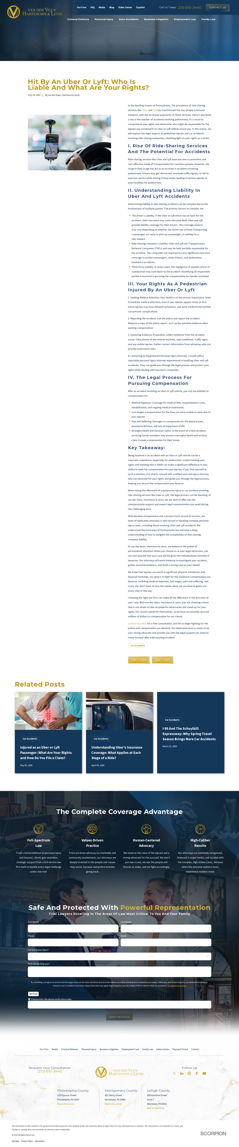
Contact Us (217, 7)
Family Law (147, 1049)
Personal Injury (88, 1049)
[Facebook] (196, 1073)
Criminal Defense (69, 1049)
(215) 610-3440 (49, 1071)
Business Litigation (109, 1049)
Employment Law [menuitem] (185, 19)
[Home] (35, 12)
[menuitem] (15, 1141)
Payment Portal (180, 1049)
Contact (195, 1049)
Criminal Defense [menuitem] (78, 19)
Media (102, 7)
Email (123, 936)
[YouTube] (204, 1073)
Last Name (126, 922)
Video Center (125, 7)
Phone (31, 936)
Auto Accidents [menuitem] (129, 19)
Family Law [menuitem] (208, 19)
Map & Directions (65, 1103)
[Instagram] (189, 1073)
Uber (145, 110)
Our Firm (81, 7)
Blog (111, 7)
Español (140, 7)
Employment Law (130, 1049)
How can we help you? (39, 963)
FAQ (92, 7)
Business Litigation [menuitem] (156, 19)
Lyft (155, 110)
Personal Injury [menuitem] (104, 19)
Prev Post (138, 659)
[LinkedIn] (182, 1073)
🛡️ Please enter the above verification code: (50, 999)
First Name (33, 922)
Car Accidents (137, 645)
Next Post (162, 659)
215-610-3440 (189, 7)
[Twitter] (174, 1073)
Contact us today (137, 623)
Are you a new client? (38, 950)
